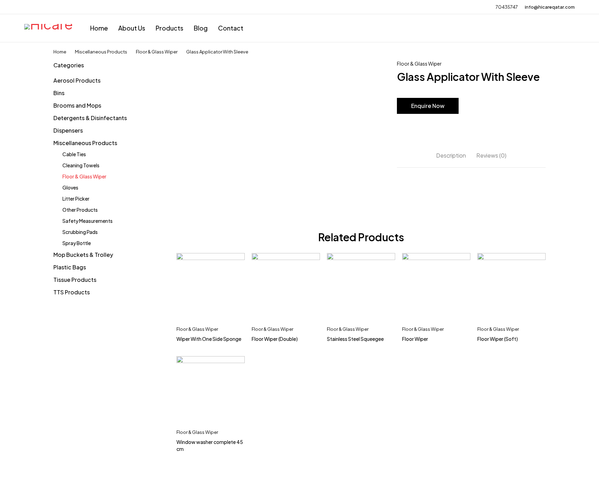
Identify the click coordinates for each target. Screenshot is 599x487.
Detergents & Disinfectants (90, 117)
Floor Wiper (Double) (275, 339)
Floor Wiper (415, 339)
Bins (58, 92)
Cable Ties (74, 154)
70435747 (507, 7)
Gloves (70, 187)
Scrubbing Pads (80, 232)
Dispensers (68, 130)
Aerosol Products (77, 80)
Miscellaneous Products (101, 51)
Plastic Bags (69, 267)
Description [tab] (451, 155)
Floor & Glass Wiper (156, 51)
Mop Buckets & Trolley (83, 254)
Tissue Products (74, 279)
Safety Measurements (87, 221)
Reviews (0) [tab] (491, 155)
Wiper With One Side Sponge (208, 339)
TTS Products (71, 292)
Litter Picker (75, 198)
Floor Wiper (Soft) (497, 339)
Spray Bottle (76, 243)
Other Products (80, 210)
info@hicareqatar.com (550, 7)
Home (59, 51)
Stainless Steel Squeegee (355, 339)
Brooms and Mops (77, 105)
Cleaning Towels (80, 165)
